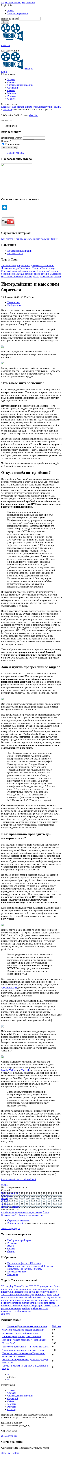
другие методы (9, 987)
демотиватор (42, 1291)
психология (52, 1300)
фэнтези (56, 276)
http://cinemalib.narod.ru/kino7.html (18, 1179)
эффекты (21, 1311)
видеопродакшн (16, 1289)
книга (56, 1294)
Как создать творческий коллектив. (20, 1333)
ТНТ (36, 1286)
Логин (10, 10)
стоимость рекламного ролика (17, 1305)
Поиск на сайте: (10, 18)
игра (43, 1294)
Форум (11, 1251)
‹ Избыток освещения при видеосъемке (21, 1212)
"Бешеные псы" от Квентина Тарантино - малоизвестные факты (23, 1354)
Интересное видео (16, 1271)
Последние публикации (19, 250)
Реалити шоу (48, 268)
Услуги (11, 79)
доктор (53, 1291)
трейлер (26, 1308)
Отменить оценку (10, 1193)
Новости (36, 268)
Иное (22, 268)
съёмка (47, 1305)
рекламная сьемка (19, 1302)
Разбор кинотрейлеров (19, 1240)
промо (42, 1300)
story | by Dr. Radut (10, 1453)
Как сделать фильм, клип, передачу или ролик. (36, 106)
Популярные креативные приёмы (24, 1269)
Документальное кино (42, 265)
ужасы (36, 276)
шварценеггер (8, 1311)
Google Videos (8, 1070)
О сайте (11, 98)
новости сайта (26, 1297)
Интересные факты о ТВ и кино (24, 1263)
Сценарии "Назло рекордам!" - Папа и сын (24, 1340)
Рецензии (12, 1243)
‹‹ (8, 1374)
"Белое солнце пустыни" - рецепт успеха (23, 1350)
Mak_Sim (33, 115)
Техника (7, 109)
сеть (46, 1302)
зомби (38, 1294)
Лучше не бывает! (10, 1206)
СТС (31, 1286)
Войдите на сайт (16, 1223)
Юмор (10, 1245)
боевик (5, 273)
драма (37, 273)
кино (49, 1294)
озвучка (50, 1297)
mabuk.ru (5, 45)
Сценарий (12, 87)
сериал (39, 1302)
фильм (44, 1308)
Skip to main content (11, 2)
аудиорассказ (46, 1286)
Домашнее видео (10, 268)
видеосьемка (21, 1291)
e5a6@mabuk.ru (9, 1436)
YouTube (26, 1070)
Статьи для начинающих (20, 85)
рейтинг (5, 1302)
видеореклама (50, 1289)
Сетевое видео (27, 271)
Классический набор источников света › (22, 1215)
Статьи (11, 1248)
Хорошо (5, 1204)
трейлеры (36, 1308)
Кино (28, 268)
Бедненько (6, 1195)
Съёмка (11, 90)
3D (2, 1286)
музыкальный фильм (12, 276)
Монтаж (11, 93)
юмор (29, 1311)
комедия (45, 273)
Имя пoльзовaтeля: (11, 137)
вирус (32, 1291)
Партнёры (12, 1274)
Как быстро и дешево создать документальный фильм (29, 239)
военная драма (16, 273)
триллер (28, 276)
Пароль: (6, 141)
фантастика (46, 276)
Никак (4, 1198)
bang (7, 1286)
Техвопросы (42, 271)
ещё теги (5, 1314)
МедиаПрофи (21, 1286)
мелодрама (55, 273)
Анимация (10, 265)
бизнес (57, 1286)
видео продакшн (34, 1289)
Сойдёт (5, 1201)
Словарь (11, 82)
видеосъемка (8, 1291)
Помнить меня (12, 144)
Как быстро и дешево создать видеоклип (23, 1329)
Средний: (6, 1190)
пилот (58, 1297)
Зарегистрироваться (17, 13)
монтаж (5, 1297)
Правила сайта (15, 253)
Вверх (4, 1184)
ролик (33, 1302)
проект (35, 1300)
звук (32, 1294)
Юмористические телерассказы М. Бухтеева (30, 1266)
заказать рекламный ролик (15, 1294)
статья (52, 1302)
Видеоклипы (23, 265)
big (11, 1286)
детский (29, 273)
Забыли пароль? (15, 153)
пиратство (6, 1300)
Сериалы (15, 271)
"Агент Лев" (8, 1343)
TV (3, 265)
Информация (14, 305)
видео (4, 1289)
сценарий (38, 1305)
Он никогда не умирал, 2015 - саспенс (21, 1336)
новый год (39, 1297)
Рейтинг (56, 1326)
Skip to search (28, 2)
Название (12, 1326)
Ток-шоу (53, 271)
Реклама (11, 96)
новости (14, 1297)
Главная (5, 106)
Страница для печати (18, 1220)
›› (8, 1379)
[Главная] (12, 40)
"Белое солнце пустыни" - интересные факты (25, 1346)
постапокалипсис (22, 1300)
